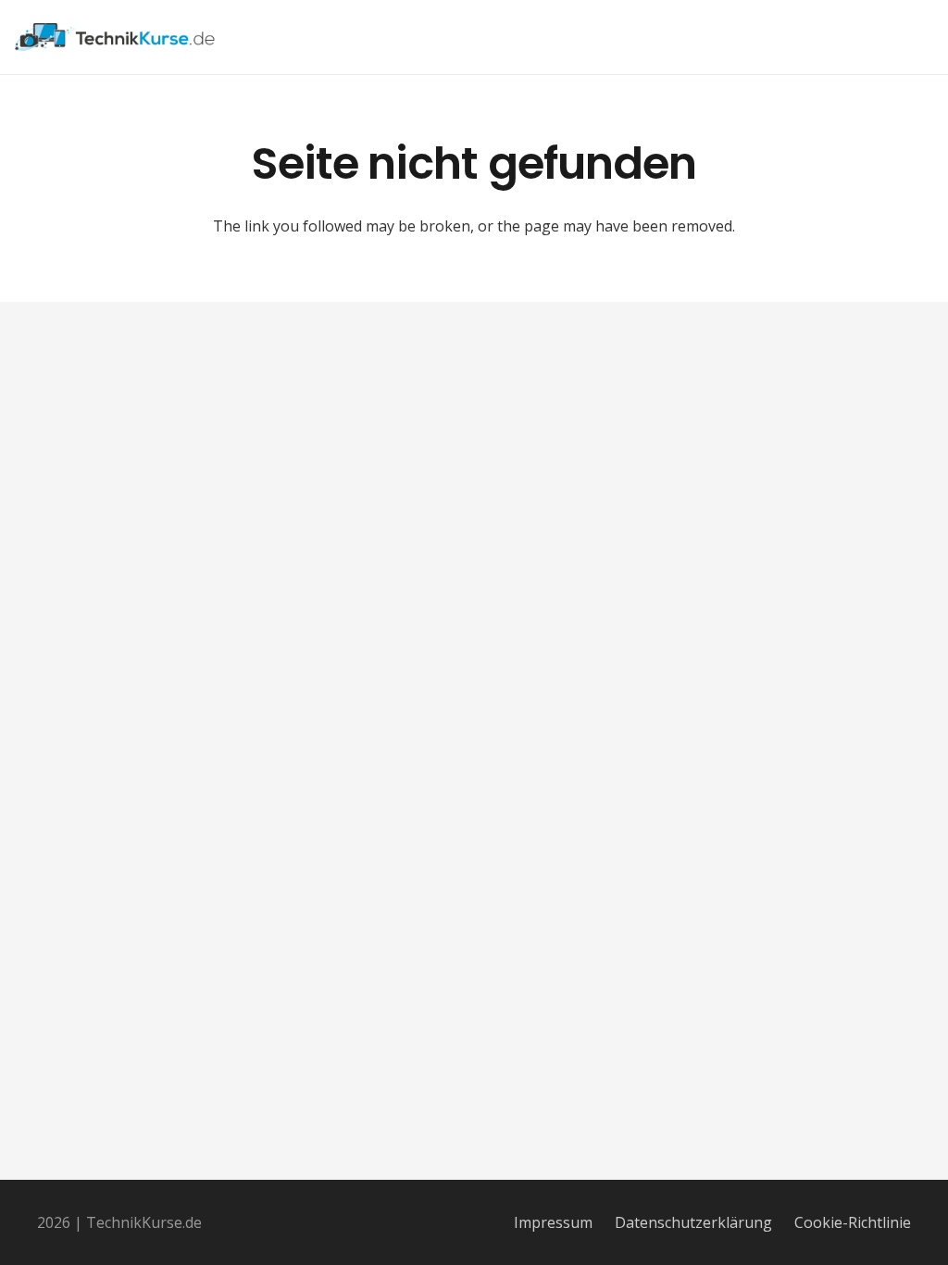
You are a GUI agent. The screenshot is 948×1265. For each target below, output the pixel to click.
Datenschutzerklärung (693, 1222)
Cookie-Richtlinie (852, 1222)
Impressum (553, 1222)
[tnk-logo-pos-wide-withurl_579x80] (115, 37)
